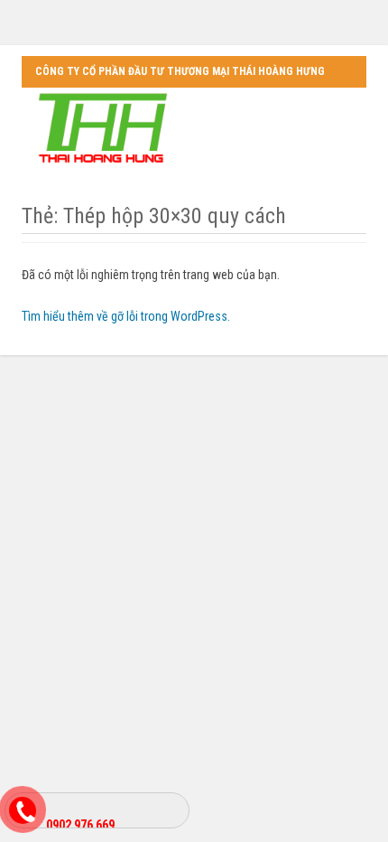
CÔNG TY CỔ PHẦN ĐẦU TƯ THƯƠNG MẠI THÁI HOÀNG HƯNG (180, 71)
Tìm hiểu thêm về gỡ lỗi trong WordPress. (126, 316)
